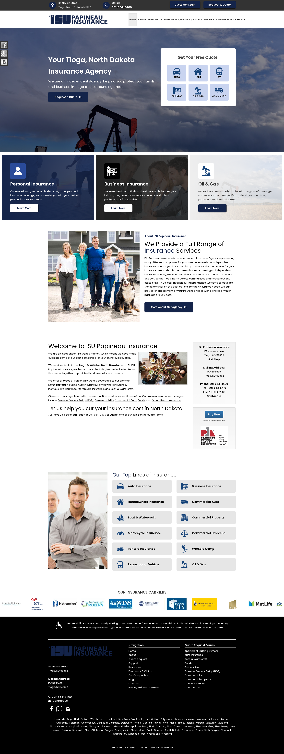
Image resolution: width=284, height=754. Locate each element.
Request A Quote (219, 4)
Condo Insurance (195, 683)
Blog (131, 679)
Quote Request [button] (188, 19)
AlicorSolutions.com (129, 747)
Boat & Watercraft (122, 389)
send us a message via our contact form (198, 627)
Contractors (192, 687)
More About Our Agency (167, 307)
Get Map (214, 359)
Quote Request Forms (200, 645)
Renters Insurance (141, 549)
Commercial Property (208, 517)
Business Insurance (113, 396)
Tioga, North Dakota (78, 719)
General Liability (104, 400)
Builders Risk (192, 667)
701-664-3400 (122, 7)
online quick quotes (118, 357)
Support (133, 663)
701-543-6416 (217, 388)
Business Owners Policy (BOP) (76, 400)
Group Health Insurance (166, 400)
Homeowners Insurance (111, 384)
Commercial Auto (126, 400)
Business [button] (169, 19)
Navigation (136, 645)
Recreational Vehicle (143, 564)
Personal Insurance (85, 380)
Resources (135, 667)
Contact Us (214, 396)
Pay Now (214, 414)
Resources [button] (223, 19)
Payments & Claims (141, 671)
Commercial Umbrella (208, 533)
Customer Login (185, 4)
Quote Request (138, 659)
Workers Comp (202, 549)
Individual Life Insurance (62, 389)
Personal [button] (154, 19)
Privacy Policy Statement (144, 687)
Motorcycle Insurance (91, 389)
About (142, 19)
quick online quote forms (147, 414)
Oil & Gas (198, 564)
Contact (239, 19)
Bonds (141, 400)
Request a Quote (67, 97)
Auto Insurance (87, 384)
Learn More (24, 208)
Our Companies (138, 675)
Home (132, 19)
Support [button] (207, 19)
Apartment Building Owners (201, 651)
